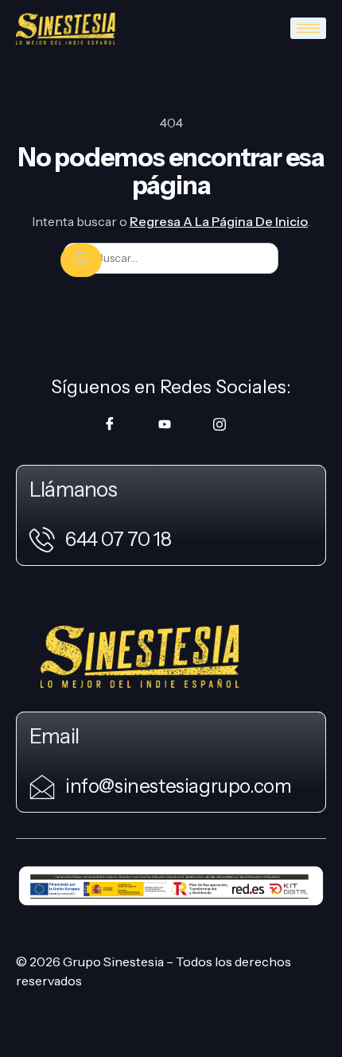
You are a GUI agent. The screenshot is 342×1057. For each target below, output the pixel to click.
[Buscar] (81, 260)
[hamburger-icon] (308, 28)
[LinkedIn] (219, 423)
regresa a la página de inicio (219, 221)
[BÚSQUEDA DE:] (171, 258)
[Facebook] (109, 423)
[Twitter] (164, 423)
